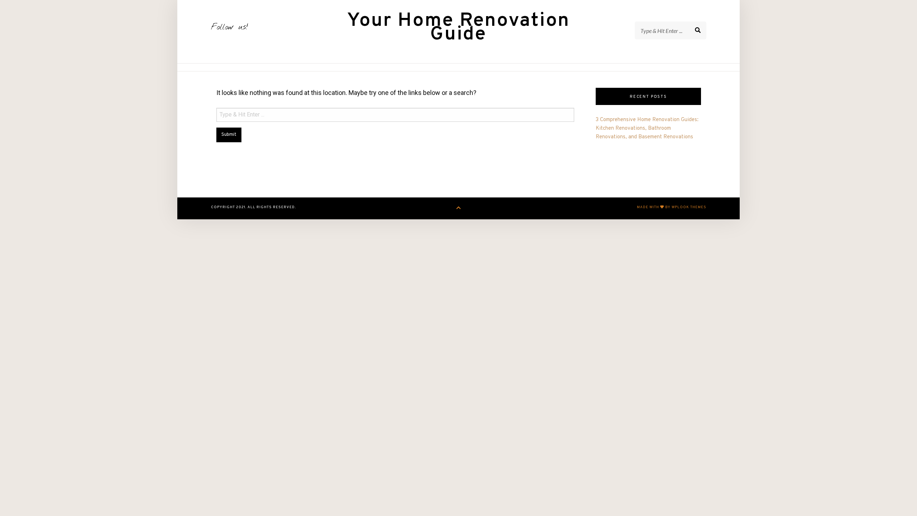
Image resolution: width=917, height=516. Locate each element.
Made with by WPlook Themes (671, 207)
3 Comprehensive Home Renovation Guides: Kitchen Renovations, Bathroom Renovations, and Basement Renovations (647, 128)
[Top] (458, 208)
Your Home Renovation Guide (458, 28)
